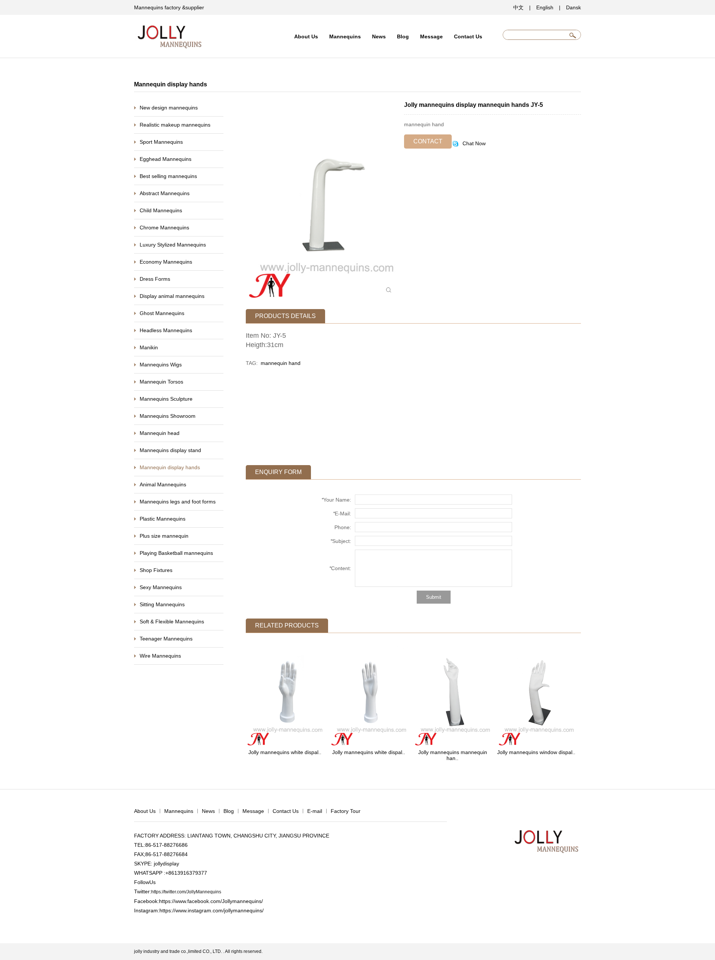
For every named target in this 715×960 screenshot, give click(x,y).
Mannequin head (159, 433)
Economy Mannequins (166, 262)
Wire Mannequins (160, 656)
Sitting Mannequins (162, 604)
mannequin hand (281, 363)
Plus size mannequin (164, 536)
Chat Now (473, 143)
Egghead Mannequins (165, 159)
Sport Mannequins (161, 142)
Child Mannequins (161, 210)
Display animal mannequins (172, 296)
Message (431, 36)
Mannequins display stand (170, 450)
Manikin (149, 347)
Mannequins (345, 36)
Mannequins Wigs (161, 365)
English (544, 7)
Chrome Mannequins (164, 228)
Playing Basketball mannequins (176, 553)
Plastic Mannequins (162, 519)
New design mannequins (169, 108)
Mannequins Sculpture (166, 399)
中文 (518, 7)
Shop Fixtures (156, 570)
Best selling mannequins (168, 176)
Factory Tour (345, 811)
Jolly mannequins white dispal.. (284, 752)
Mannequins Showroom (168, 416)
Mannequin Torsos (161, 382)
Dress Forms (155, 279)
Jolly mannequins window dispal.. (536, 752)
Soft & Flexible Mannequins (172, 621)
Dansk (573, 7)
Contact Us (468, 36)
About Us (306, 36)
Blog (403, 36)
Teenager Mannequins (166, 639)
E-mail (314, 811)
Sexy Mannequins (161, 587)
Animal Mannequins (163, 484)
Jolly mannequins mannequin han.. (452, 755)
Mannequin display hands (170, 467)
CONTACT (427, 141)
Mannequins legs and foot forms (178, 502)
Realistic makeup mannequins (175, 125)
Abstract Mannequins (165, 193)
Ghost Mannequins (162, 313)
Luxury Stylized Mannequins (173, 245)
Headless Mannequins (166, 330)
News (379, 36)
